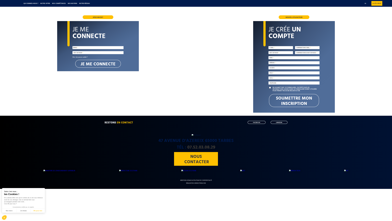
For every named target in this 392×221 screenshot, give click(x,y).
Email (75, 47)
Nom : (271, 58)
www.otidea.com (200, 183)
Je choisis (23, 210)
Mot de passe (78, 53)
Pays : (271, 78)
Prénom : (272, 63)
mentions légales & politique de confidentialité (196, 180)
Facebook (384, 3)
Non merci (9, 210)
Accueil (14, 3)
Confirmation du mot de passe (306, 53)
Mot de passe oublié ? (80, 57)
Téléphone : (273, 83)
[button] (4, 217)
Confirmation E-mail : (303, 47)
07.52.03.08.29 (201, 147)
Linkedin (388, 3)
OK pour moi (37, 210)
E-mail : (272, 47)
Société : (272, 68)
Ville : (271, 73)
